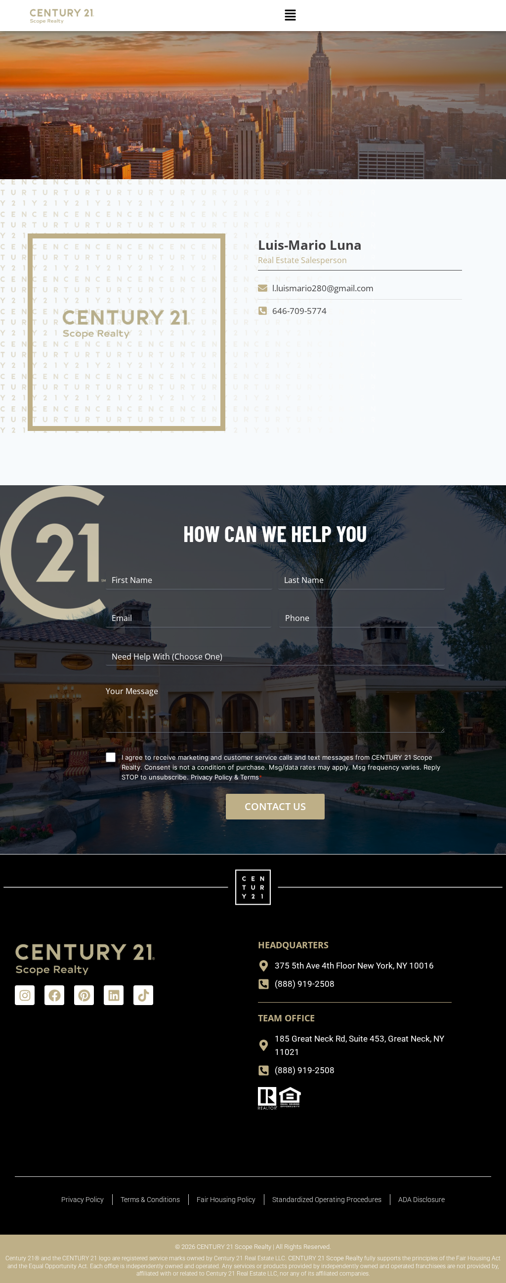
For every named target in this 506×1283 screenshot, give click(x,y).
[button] (290, 15)
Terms (249, 777)
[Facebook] (54, 995)
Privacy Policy (211, 777)
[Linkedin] (114, 995)
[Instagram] (25, 995)
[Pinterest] (84, 995)
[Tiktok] (143, 995)
